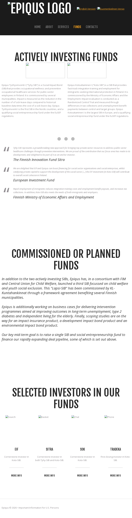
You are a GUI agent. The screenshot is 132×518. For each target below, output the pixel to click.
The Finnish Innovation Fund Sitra (39, 159)
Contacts (92, 26)
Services (63, 26)
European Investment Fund (33, 180)
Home (37, 26)
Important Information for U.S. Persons (39, 507)
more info (16, 475)
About (49, 26)
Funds (77, 26)
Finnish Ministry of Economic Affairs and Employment (53, 197)
